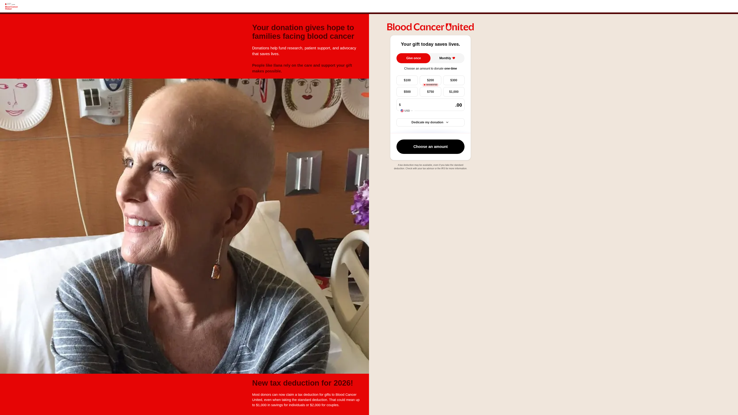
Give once (413, 58)
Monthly (445, 58)
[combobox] (407, 111)
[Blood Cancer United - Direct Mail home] (11, 6)
